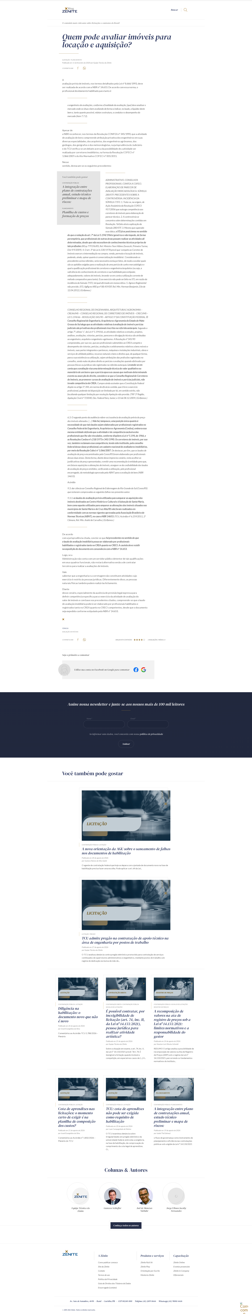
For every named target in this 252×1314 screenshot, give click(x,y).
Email (133, 718)
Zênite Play (145, 1266)
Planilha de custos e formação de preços (75, 214)
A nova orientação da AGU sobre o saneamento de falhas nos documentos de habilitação (126, 851)
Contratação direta (114, 1004)
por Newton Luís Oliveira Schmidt (166, 1044)
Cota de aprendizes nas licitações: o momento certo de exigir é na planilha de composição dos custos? (76, 1117)
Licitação (102, 845)
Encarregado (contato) (107, 1287)
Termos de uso (104, 1275)
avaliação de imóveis (70, 632)
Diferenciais (178, 1275)
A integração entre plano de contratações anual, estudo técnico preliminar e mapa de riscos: (77, 194)
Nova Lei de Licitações (114, 1007)
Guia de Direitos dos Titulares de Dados (114, 1283)
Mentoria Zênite (147, 1275)
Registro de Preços (161, 1007)
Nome (89, 718)
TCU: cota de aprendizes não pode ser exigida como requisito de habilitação (125, 1115)
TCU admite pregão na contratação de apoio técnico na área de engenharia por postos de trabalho (125, 940)
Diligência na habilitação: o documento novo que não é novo (78, 1014)
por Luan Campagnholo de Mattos (118, 1129)
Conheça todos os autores (126, 1225)
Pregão (92, 934)
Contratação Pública (70, 183)
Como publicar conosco (108, 1262)
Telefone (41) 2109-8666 (145, 1301)
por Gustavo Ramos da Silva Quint (94, 861)
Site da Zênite (103, 1266)
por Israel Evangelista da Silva (69, 1029)
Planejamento (76, 60)
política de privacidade (151, 734)
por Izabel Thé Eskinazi (162, 1133)
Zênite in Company (181, 1270)
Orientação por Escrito (150, 1270)
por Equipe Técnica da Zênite (101, 63)
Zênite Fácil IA (147, 1262)
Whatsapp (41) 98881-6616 (170, 1301)
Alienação (66, 60)
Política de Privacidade (107, 1279)
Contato (101, 1270)
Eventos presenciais (181, 1266)
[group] (78, 1197)
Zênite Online (179, 1262)
